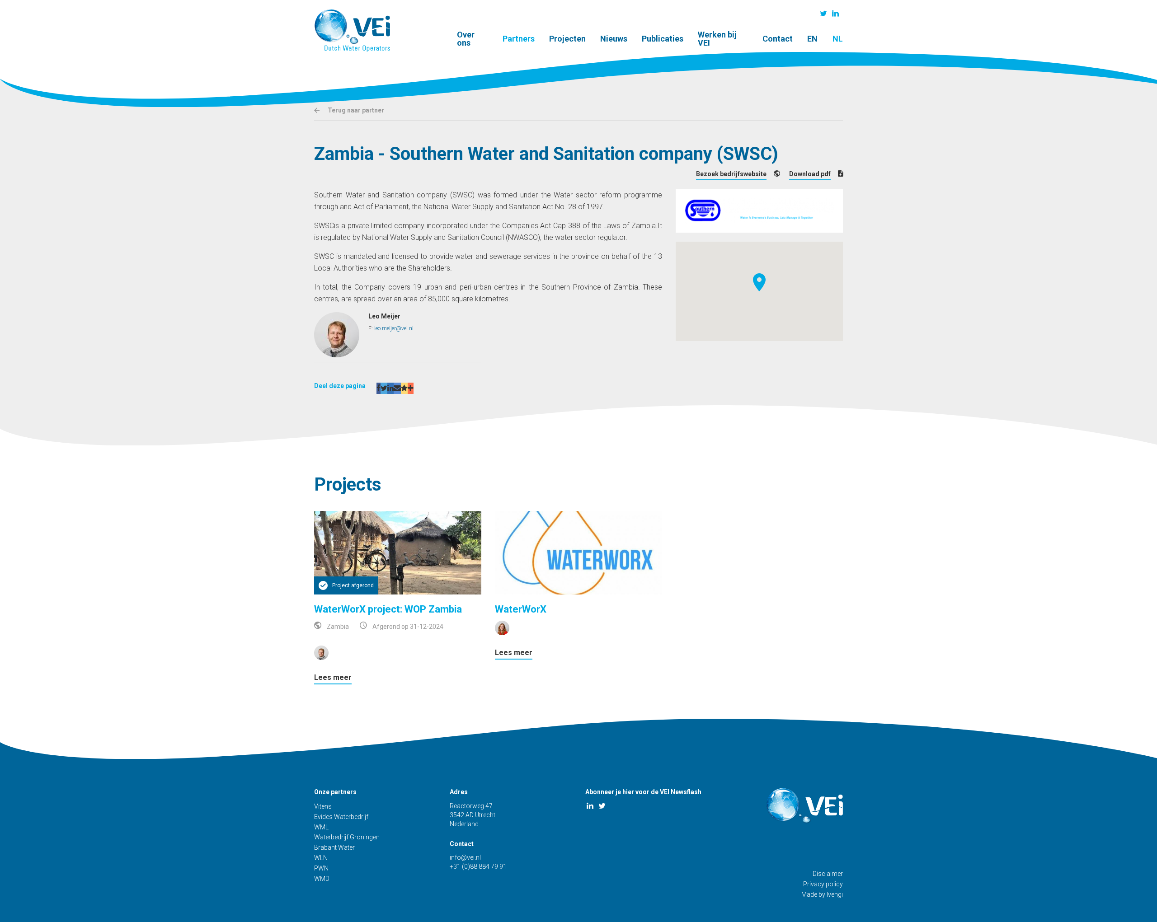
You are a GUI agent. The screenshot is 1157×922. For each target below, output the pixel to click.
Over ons (466, 38)
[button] (759, 282)
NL (837, 38)
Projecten (567, 38)
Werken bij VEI (717, 38)
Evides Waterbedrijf (341, 816)
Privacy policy (823, 884)
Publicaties (662, 38)
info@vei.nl (465, 857)
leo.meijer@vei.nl (394, 328)
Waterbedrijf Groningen (347, 837)
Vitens (323, 806)
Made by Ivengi (822, 894)
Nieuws (613, 38)
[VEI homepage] (352, 30)
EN (812, 38)
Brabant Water (334, 847)
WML (321, 827)
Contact (777, 38)
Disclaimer (828, 873)
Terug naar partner (355, 110)
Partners (519, 38)
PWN (321, 868)
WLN (321, 857)
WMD (321, 878)
